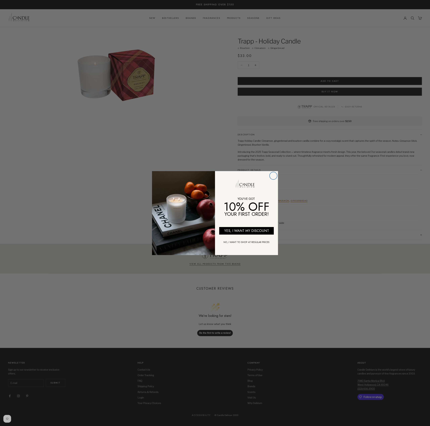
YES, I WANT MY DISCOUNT (246, 230)
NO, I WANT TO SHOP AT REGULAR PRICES (246, 242)
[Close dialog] (273, 176)
